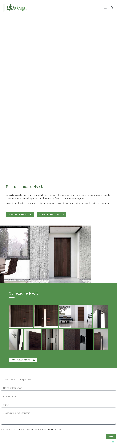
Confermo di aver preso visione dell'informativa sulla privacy (32, 429)
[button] (105, 8)
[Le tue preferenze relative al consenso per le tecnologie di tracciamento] (113, 442)
